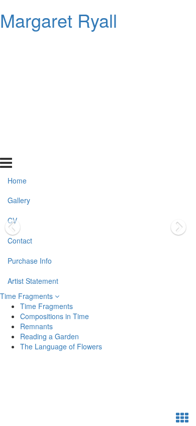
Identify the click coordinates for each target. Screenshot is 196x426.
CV (12, 86)
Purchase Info (30, 126)
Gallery (19, 65)
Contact (20, 106)
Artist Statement (33, 146)
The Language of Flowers (61, 346)
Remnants (36, 326)
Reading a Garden (49, 336)
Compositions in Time (54, 316)
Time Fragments (27, 296)
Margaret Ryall (58, 20)
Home (17, 45)
